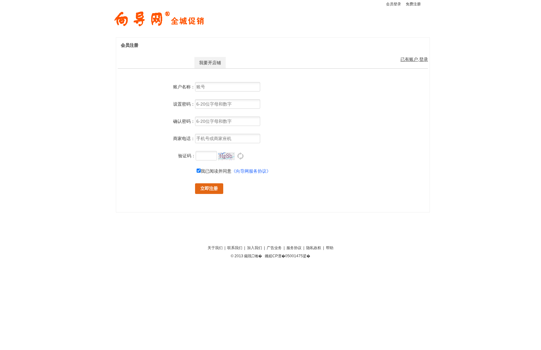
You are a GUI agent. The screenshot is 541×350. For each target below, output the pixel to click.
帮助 (329, 248)
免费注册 (413, 4)
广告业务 (274, 248)
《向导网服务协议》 (251, 171)
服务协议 (293, 248)
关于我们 (215, 248)
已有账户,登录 (414, 59)
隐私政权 (313, 248)
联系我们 (234, 248)
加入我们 (254, 248)
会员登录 (393, 4)
